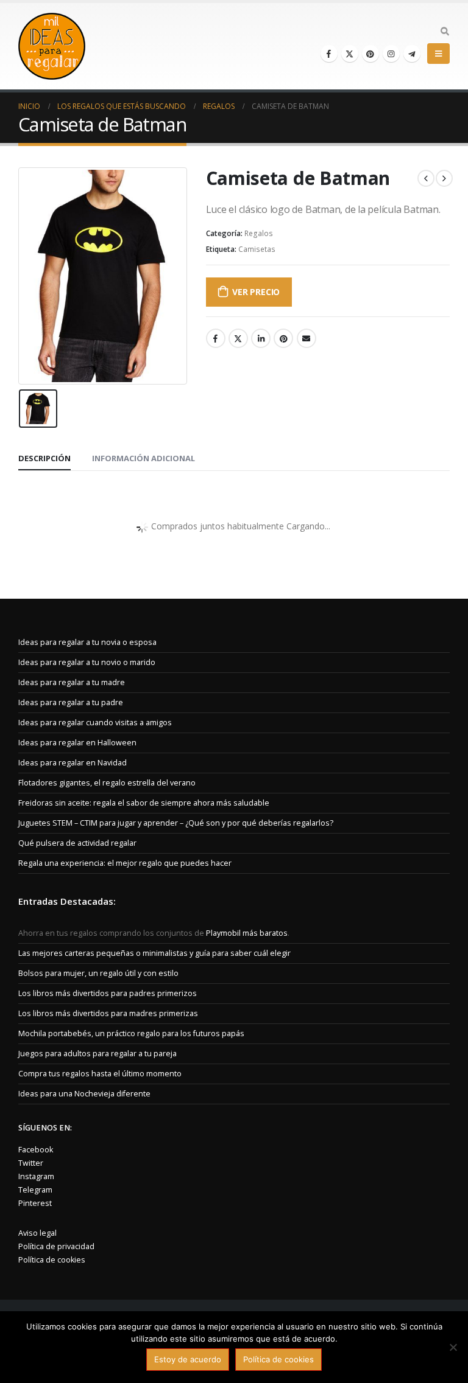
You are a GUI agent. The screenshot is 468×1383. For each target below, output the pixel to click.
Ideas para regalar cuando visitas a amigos (95, 722)
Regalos (258, 233)
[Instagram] (391, 53)
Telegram (35, 1190)
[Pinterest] (370, 53)
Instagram (36, 1176)
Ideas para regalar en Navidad (72, 763)
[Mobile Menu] (438, 53)
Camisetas (256, 249)
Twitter (238, 338)
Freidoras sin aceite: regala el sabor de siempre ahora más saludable (143, 803)
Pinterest (283, 338)
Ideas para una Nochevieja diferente (84, 1094)
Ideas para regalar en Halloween (77, 742)
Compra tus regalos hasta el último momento (100, 1073)
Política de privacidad (56, 1246)
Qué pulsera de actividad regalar (77, 843)
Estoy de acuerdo (187, 1359)
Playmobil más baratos (247, 933)
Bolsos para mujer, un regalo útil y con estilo (98, 973)
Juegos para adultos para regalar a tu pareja (97, 1053)
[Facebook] (329, 53)
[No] (453, 1347)
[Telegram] (411, 53)
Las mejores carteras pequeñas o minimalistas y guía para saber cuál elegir (154, 953)
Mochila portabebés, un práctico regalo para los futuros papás (131, 1033)
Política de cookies (51, 1260)
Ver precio (256, 292)
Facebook (215, 338)
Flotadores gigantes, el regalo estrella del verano (107, 783)
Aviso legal (37, 1233)
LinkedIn (261, 338)
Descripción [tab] (44, 458)
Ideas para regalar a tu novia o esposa (87, 642)
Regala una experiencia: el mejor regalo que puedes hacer (125, 863)
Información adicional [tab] (143, 458)
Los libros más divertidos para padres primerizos (107, 993)
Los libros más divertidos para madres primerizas (108, 1013)
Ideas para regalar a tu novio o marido (86, 662)
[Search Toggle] (444, 31)
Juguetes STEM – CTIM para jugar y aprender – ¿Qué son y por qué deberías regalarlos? (175, 823)
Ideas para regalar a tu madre (71, 682)
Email (306, 338)
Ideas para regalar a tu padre (70, 702)
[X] (349, 53)
